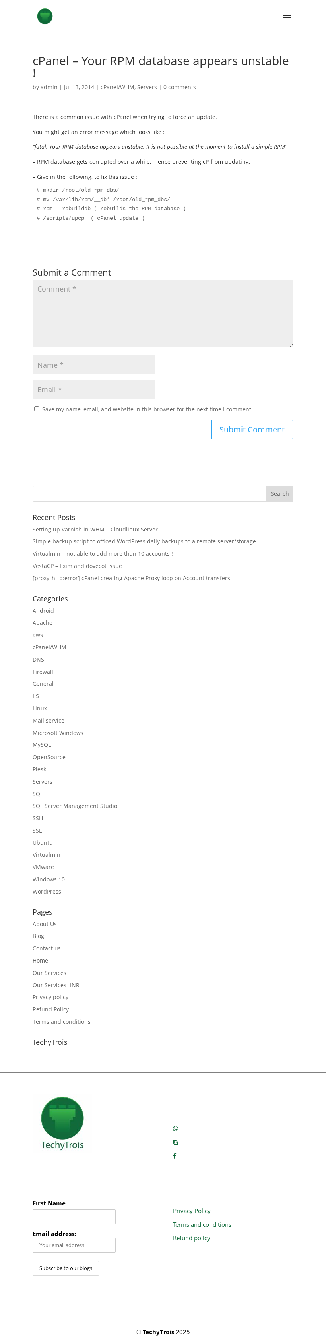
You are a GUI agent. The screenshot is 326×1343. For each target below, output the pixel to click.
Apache (42, 622)
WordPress (47, 891)
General (43, 683)
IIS (36, 696)
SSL (37, 830)
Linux (40, 708)
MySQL (42, 744)
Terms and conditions (62, 1021)
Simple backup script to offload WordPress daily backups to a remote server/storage (144, 541)
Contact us (47, 948)
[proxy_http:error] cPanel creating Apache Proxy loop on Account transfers (131, 578)
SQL (38, 794)
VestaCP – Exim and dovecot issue (77, 566)
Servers (147, 87)
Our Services (49, 973)
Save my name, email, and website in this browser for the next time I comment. (147, 409)
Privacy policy (50, 997)
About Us (45, 924)
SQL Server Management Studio (75, 806)
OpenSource (49, 757)
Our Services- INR (56, 985)
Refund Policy (51, 1009)
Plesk (39, 769)
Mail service (48, 720)
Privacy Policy (192, 1210)
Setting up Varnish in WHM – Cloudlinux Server (95, 529)
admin (49, 87)
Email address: (54, 1233)
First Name (49, 1203)
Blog (38, 936)
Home (40, 960)
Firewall (43, 671)
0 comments (179, 87)
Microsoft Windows (58, 733)
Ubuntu (43, 842)
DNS (38, 659)
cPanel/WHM (117, 87)
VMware (43, 867)
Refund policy (191, 1238)
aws (38, 635)
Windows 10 (49, 879)
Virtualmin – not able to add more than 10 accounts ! (103, 553)
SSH (38, 818)
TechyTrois (158, 1332)
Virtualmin (46, 854)
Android (43, 610)
